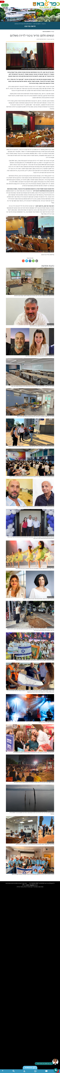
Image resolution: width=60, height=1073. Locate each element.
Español (32, 885)
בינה (24, 885)
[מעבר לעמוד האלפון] (46, 1071)
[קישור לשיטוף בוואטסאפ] (33, 261)
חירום (2, 2)
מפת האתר (24, 883)
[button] (24, 1071)
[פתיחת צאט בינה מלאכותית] (55, 1061)
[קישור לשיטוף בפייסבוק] (30, 261)
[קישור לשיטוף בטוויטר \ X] (26, 261)
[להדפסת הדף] (36, 261)
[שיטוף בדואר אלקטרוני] (23, 261)
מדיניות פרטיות (11, 883)
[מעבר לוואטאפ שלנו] (35, 1071)
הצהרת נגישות (18, 883)
